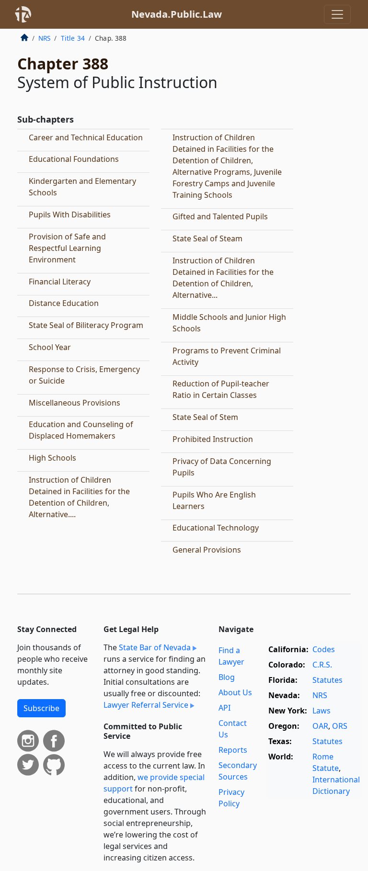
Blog (226, 677)
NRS (44, 38)
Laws (321, 710)
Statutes (327, 680)
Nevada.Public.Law (176, 14)
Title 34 (73, 38)
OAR (320, 726)
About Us (235, 692)
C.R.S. (322, 664)
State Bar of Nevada (155, 647)
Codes (323, 649)
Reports (232, 750)
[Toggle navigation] (337, 14)
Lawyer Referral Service (146, 705)
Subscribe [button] (41, 708)
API (224, 707)
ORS (339, 726)
